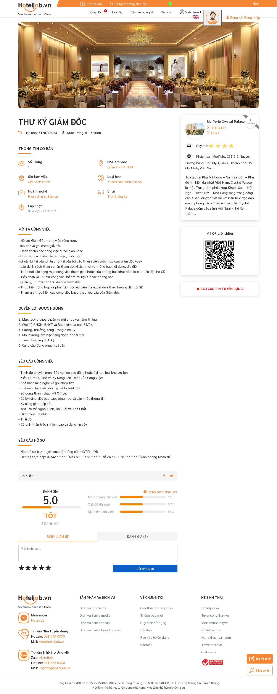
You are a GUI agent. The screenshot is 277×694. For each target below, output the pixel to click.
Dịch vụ (166, 12)
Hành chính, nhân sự (43, 196)
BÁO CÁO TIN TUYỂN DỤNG (221, 288)
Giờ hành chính (39, 181)
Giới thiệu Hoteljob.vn (156, 608)
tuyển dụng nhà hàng (132, 687)
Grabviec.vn (209, 652)
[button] (133, 104)
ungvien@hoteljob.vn (54, 667)
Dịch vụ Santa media (94, 615)
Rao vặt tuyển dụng (154, 637)
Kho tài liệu (94, 4)
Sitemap (146, 644)
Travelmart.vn (211, 644)
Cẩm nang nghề (142, 12)
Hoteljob (37, 620)
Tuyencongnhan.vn (215, 615)
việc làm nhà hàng (104, 687)
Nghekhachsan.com (216, 637)
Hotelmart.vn (211, 630)
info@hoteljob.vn (51, 641)
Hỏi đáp (117, 12)
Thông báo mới (151, 615)
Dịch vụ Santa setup (94, 622)
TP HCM (127, 167)
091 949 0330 (54, 636)
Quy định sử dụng (153, 622)
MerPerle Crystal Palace (226, 121)
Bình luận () (58, 536)
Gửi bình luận (145, 568)
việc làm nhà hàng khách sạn (166, 687)
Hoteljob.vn (210, 608)
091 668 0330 (54, 662)
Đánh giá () (137, 536)
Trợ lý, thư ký (117, 196)
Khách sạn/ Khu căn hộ (124, 181)
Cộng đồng (97, 12)
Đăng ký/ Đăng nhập (244, 17)
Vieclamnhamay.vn (215, 622)
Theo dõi (218, 127)
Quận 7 (112, 167)
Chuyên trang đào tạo (131, 4)
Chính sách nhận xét (162, 491)
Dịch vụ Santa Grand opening (100, 630)
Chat (215, 133)
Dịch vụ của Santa (92, 608)
